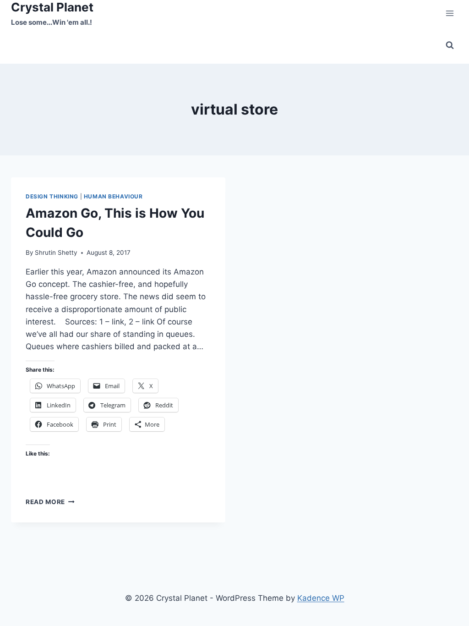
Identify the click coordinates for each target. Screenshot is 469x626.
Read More (50, 501)
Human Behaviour (113, 196)
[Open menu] (449, 13)
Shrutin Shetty (56, 252)
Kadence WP (320, 598)
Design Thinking (52, 196)
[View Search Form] (450, 45)
